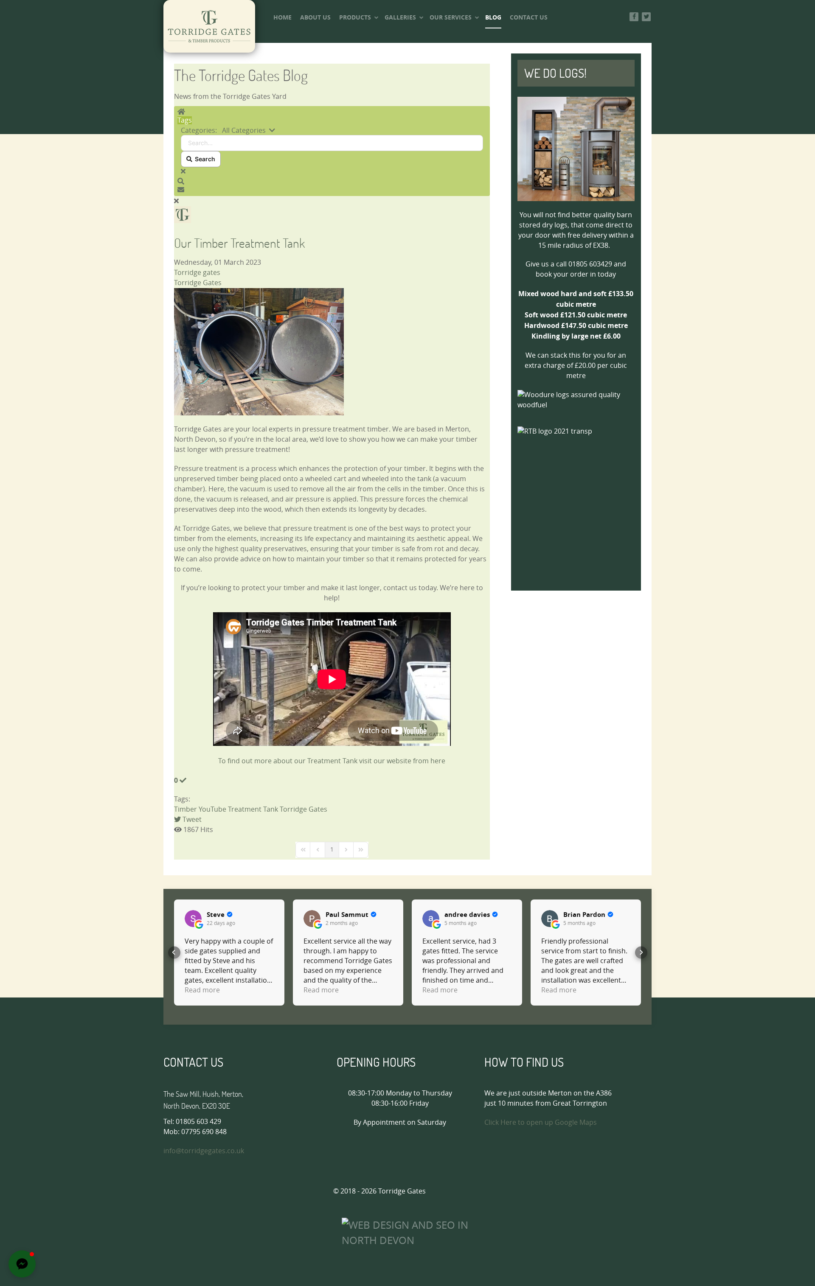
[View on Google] (193, 918)
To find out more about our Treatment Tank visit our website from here (331, 761)
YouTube (212, 809)
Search (203, 159)
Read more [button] (202, 990)
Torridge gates (197, 273)
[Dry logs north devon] (576, 149)
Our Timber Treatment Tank (239, 243)
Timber (185, 809)
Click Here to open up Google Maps (540, 1122)
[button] (331, 181)
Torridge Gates (198, 283)
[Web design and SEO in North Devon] (412, 1232)
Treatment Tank (253, 809)
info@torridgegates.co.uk (203, 1151)
